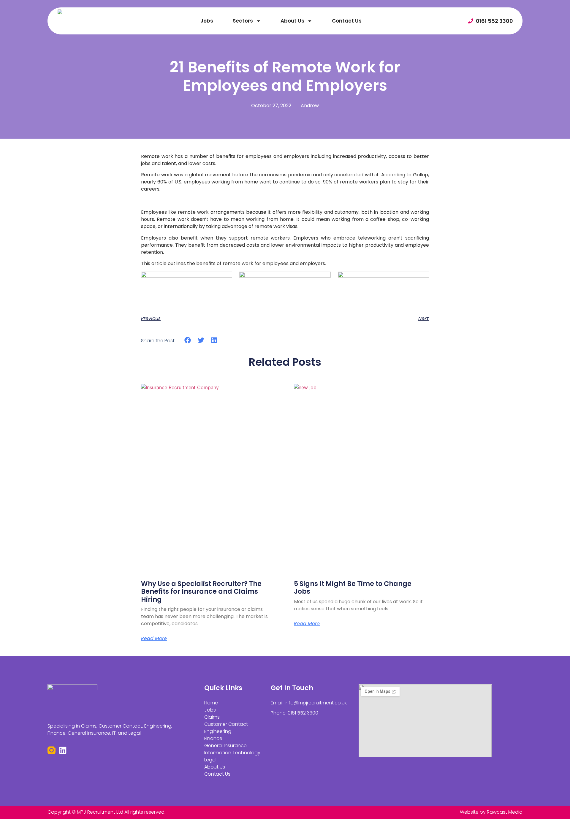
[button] (187, 340)
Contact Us (347, 20)
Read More (154, 638)
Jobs (206, 20)
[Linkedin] (63, 750)
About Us (292, 20)
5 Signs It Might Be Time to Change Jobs (352, 587)
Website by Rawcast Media (491, 812)
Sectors (243, 20)
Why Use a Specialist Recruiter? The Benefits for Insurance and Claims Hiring (201, 591)
